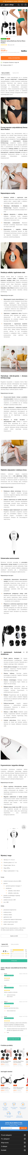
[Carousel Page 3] (9, 36)
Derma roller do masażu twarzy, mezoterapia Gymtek (18, 1089)
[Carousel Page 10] (17, 36)
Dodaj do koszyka (14, 58)
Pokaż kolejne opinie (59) (14, 1038)
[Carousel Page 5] (11, 36)
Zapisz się (23, 1128)
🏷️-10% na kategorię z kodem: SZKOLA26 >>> (14, 1)
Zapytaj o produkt (14, 935)
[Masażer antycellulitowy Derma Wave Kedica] (14, 22)
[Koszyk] (26, 5)
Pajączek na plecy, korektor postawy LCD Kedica (5, 1089)
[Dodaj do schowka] (25, 10)
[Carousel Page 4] (10, 36)
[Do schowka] (11, 1049)
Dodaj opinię (14, 960)
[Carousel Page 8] (15, 36)
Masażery (4, 8)
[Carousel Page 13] (21, 36)
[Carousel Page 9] (16, 36)
